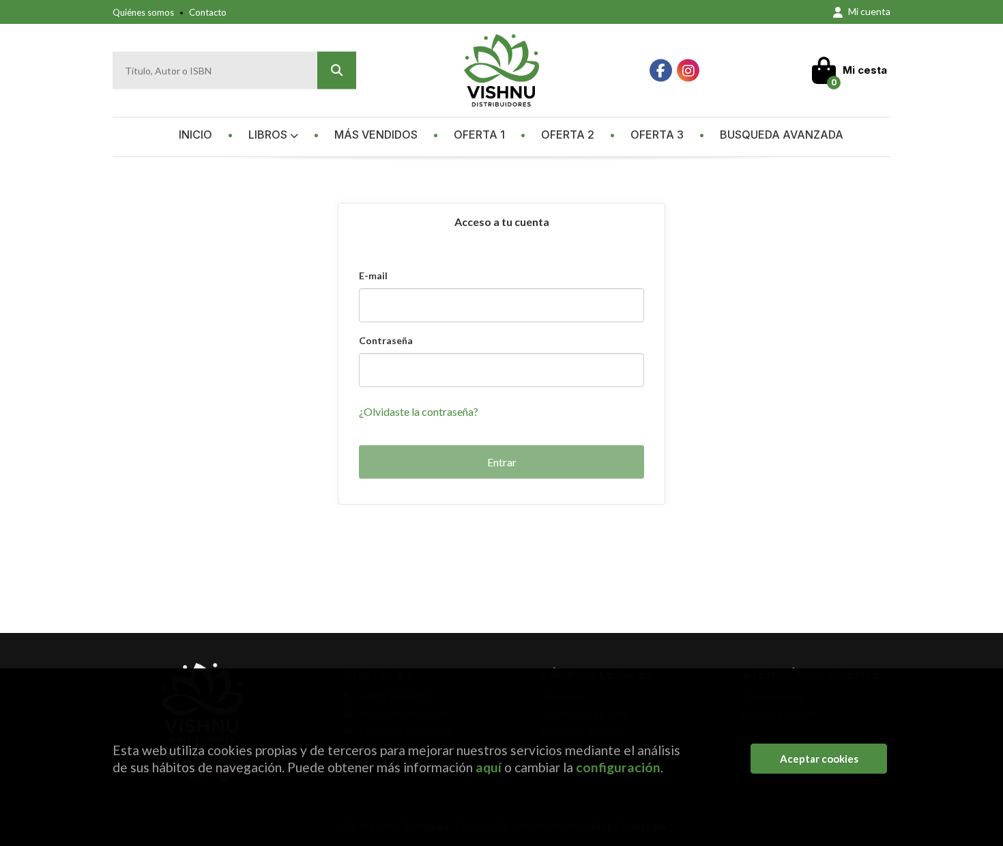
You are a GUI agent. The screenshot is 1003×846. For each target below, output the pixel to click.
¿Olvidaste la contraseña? (418, 411)
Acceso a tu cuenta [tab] (501, 221)
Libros (269, 134)
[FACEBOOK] (661, 70)
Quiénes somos (143, 12)
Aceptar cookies (819, 758)
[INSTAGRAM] (688, 70)
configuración (618, 767)
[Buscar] (336, 70)
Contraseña (386, 340)
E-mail (373, 275)
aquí (489, 767)
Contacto (208, 12)
